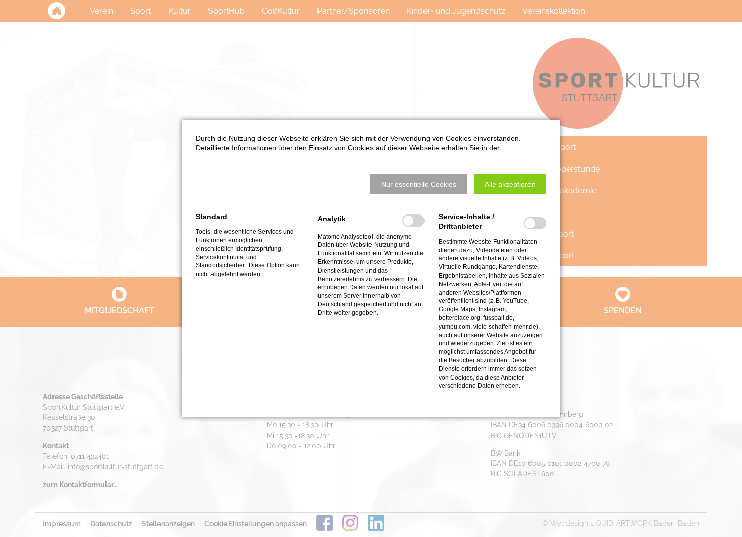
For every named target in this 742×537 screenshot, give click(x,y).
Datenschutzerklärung (231, 158)
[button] (418, 184)
